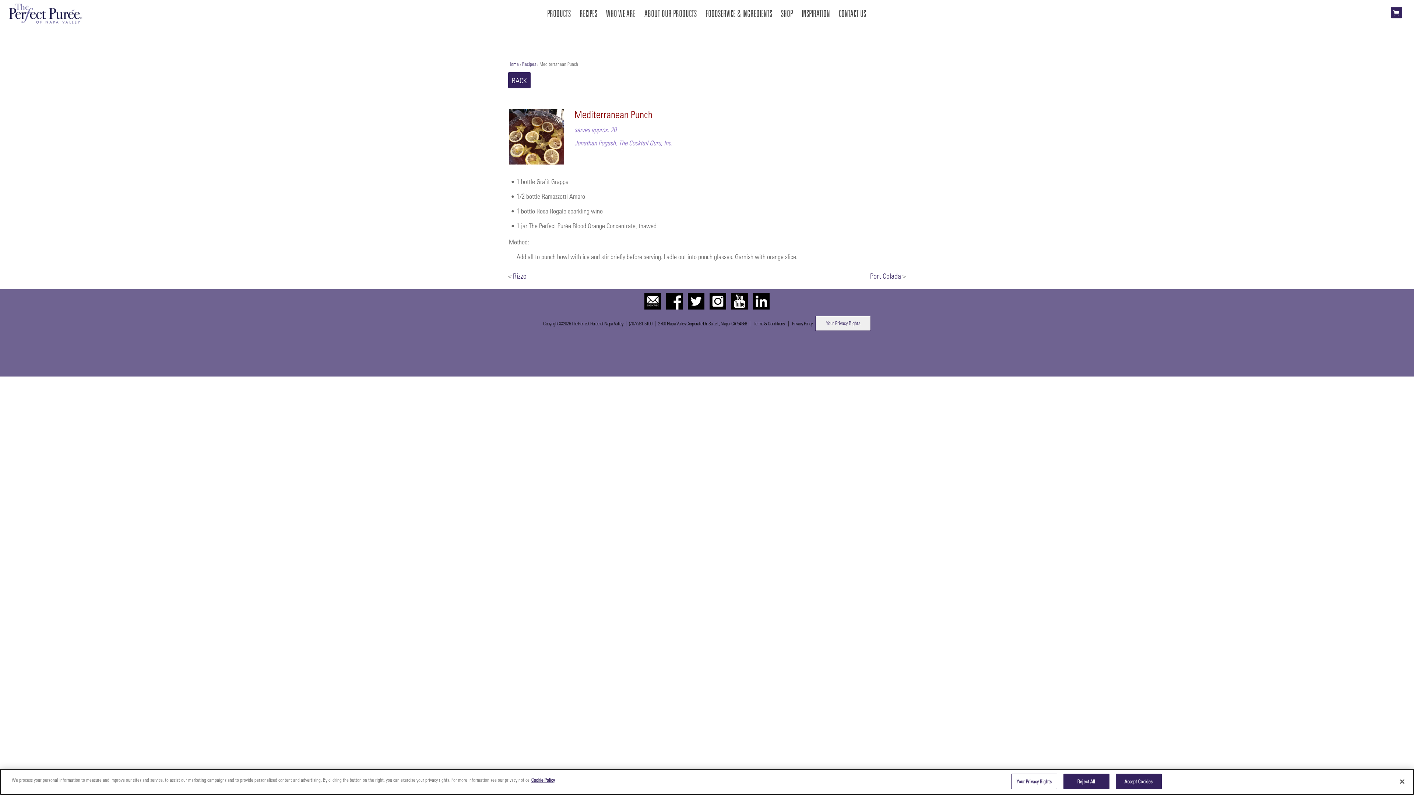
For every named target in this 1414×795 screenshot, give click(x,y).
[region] (707, 782)
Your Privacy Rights (843, 323)
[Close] (1402, 781)
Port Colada (885, 275)
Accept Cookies (1139, 781)
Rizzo (520, 275)
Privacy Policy (802, 323)
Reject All (1086, 781)
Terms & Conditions (769, 323)
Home (514, 64)
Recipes (529, 64)
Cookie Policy (543, 780)
